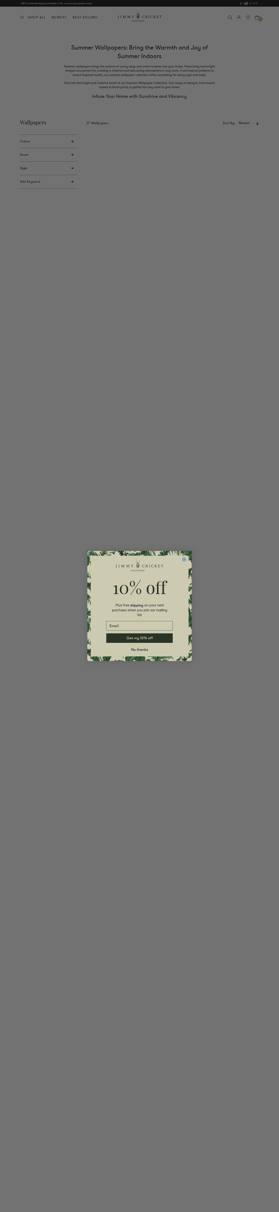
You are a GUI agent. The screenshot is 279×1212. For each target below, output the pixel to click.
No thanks (139, 649)
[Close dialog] (184, 559)
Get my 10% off (139, 638)
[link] (139, 564)
